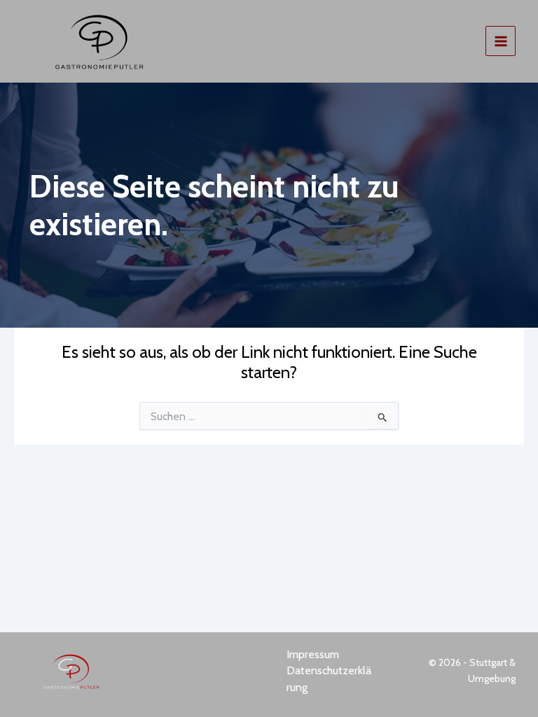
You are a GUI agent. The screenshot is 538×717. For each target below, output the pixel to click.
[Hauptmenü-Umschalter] (500, 41)
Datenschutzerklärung (329, 679)
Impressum (313, 654)
